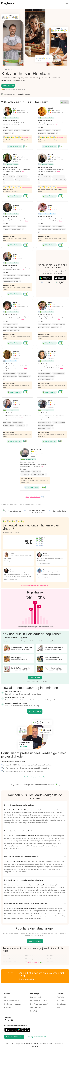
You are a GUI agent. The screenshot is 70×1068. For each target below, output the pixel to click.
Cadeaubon (8, 1007)
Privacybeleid (59, 1044)
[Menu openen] (66, 3)
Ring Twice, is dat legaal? (39, 1004)
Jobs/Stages (61, 1004)
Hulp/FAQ (33, 1011)
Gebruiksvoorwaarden (46, 1044)
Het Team (60, 1000)
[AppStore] (60, 278)
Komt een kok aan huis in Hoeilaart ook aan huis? (21, 857)
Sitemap (35, 1046)
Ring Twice (4, 504)
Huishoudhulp (14, 504)
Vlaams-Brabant (29, 504)
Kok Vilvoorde (29, 956)
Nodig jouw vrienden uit (12, 1004)
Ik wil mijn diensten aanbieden (37, 1037)
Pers (58, 1007)
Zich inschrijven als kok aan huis (35, 777)
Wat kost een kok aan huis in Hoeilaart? (18, 831)
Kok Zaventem (51, 959)
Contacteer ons (35, 1007)
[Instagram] (11, 1020)
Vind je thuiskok (8, 86)
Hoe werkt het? (35, 997)
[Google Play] (46, 278)
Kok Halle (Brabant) (8, 959)
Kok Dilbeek (50, 956)
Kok (21, 504)
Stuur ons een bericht (26, 979)
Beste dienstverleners (11, 1000)
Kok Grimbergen (29, 959)
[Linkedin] (8, 1020)
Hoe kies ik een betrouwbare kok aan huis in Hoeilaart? (23, 880)
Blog (5, 997)
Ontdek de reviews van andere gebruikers (35, 585)
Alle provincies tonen (33, 962)
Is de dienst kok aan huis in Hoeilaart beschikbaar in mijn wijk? (26, 903)
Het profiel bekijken (15, 146)
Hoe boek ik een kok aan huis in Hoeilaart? (19, 805)
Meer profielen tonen (33, 497)
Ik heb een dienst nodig (14, 1037)
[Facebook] (5, 1020)
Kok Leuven (6, 956)
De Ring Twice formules (38, 1000)
